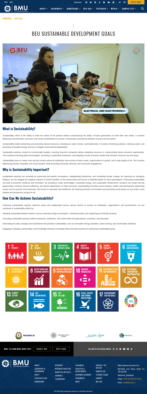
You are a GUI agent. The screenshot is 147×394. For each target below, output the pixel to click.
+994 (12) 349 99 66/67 (132, 379)
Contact (78, 2)
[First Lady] (95, 335)
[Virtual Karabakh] (126, 335)
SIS (11, 2)
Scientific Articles (63, 372)
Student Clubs (102, 374)
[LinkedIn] (128, 349)
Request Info (42, 349)
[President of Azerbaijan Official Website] (25, 335)
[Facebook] (117, 349)
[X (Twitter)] (120, 349)
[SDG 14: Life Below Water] (39, 301)
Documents (80, 378)
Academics (79, 365)
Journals (59, 375)
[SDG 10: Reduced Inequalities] (85, 277)
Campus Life (100, 371)
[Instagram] (114, 349)
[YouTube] (124, 349)
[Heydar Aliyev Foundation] (60, 335)
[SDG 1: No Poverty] (16, 254)
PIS (6, 2)
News (77, 381)
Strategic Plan (41, 378)
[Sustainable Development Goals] (131, 301)
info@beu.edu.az (129, 382)
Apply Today (61, 349)
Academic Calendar (83, 374)
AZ (120, 2)
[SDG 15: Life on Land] (62, 301)
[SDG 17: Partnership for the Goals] (108, 301)
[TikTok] (131, 349)
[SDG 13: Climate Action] (16, 301)
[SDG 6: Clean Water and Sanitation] (131, 254)
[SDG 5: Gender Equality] (108, 254)
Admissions (39, 381)
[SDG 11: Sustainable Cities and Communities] (108, 277)
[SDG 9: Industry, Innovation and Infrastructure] (62, 277)
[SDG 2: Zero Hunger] (39, 254)
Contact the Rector (101, 366)
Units (37, 374)
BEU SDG (18, 18)
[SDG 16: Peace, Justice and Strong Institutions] (85, 301)
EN (124, 2)
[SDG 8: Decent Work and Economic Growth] (39, 277)
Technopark (60, 379)
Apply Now (136, 2)
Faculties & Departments (80, 370)
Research (59, 365)
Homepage (7, 18)
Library (99, 378)
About (37, 365)
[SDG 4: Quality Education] (85, 254)
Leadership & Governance (40, 370)
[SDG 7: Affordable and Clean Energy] (16, 277)
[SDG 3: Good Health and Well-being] (62, 254)
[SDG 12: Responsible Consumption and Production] (131, 277)
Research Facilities (63, 368)
